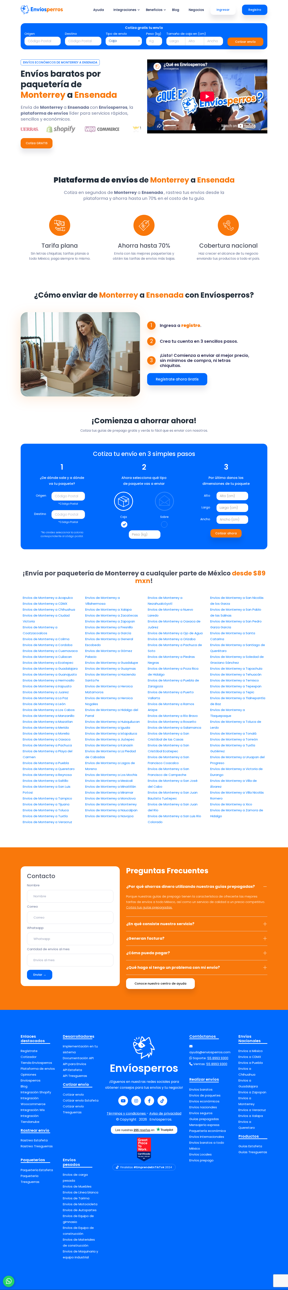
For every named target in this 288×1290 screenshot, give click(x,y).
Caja (123, 517)
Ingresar (223, 10)
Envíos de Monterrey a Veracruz (47, 822)
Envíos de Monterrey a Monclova (110, 798)
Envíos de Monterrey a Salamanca (174, 727)
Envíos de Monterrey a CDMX (45, 603)
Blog (175, 10)
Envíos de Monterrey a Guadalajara (50, 668)
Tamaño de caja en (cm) (186, 33)
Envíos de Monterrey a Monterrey (111, 804)
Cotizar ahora (226, 533)
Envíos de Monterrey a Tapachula (236, 668)
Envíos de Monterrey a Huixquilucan (112, 721)
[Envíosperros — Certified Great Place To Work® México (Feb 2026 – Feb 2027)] (144, 1149)
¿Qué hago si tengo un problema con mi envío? (173, 967)
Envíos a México (250, 1051)
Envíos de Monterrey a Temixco (234, 680)
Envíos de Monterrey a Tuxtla (45, 816)
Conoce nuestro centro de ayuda (160, 983)
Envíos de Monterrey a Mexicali (109, 780)
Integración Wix (33, 1110)
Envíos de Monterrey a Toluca (46, 810)
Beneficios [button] (154, 10)
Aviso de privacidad (165, 1113)
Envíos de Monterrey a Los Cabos (49, 710)
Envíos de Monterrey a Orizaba (171, 639)
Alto (207, 495)
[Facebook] (149, 1101)
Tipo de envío (116, 33)
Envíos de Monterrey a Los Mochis (111, 775)
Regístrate (29, 1051)
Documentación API (78, 1058)
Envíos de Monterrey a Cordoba (47, 645)
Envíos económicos (204, 1101)
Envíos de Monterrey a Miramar (109, 792)
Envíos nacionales (203, 1107)
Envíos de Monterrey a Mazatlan (48, 721)
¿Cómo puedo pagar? (148, 952)
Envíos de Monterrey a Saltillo (45, 780)
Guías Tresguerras (252, 1152)
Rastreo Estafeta (34, 1140)
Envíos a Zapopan (252, 1092)
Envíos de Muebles (77, 1186)
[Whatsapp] (8, 1281)
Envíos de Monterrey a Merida (46, 727)
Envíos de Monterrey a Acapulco (48, 597)
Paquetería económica (207, 1131)
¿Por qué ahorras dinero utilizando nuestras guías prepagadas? (190, 886)
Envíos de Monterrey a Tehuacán (235, 674)
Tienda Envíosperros (36, 1062)
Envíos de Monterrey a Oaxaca (46, 739)
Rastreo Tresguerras (37, 1146)
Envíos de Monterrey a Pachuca (47, 745)
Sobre (164, 517)
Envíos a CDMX (249, 1057)
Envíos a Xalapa (250, 1116)
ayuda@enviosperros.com (209, 1052)
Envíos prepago (201, 1160)
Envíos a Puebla (250, 1062)
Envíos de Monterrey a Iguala (107, 727)
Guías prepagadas (204, 1119)
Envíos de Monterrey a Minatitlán (110, 786)
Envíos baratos (201, 1089)
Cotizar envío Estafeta (80, 1100)
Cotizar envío (245, 42)
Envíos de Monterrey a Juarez (46, 692)
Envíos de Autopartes (80, 1210)
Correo (32, 906)
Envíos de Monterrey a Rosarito (172, 721)
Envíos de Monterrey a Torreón (234, 739)
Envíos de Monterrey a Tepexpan (235, 686)
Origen (29, 33)
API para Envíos (74, 1064)
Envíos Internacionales (206, 1136)
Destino (71, 33)
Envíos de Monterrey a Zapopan (110, 621)
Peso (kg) (153, 33)
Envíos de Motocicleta (80, 1204)
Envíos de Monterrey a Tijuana (46, 804)
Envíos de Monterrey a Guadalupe (111, 662)
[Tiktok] (162, 1101)
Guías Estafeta (250, 1146)
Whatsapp (35, 928)
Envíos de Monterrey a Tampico (47, 798)
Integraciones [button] (124, 10)
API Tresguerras (75, 1076)
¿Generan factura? (145, 938)
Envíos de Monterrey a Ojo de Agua (175, 633)
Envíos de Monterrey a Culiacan (47, 656)
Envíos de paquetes (205, 1095)
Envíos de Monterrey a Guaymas (110, 668)
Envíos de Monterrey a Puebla (46, 763)
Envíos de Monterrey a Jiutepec (110, 739)
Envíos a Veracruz (252, 1110)
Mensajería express (204, 1125)
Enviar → (39, 975)
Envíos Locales (200, 1154)
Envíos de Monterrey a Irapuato (47, 686)
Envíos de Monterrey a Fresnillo (109, 627)
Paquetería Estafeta (37, 1170)
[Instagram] (136, 1101)
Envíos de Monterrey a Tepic (232, 692)
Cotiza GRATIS (36, 143)
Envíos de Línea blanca (80, 1192)
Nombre (33, 885)
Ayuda (98, 10)
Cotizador (28, 1057)
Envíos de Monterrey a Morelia (46, 733)
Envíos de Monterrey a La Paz (45, 698)
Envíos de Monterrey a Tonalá (233, 733)
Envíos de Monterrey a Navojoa (109, 816)
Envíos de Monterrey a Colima (46, 639)
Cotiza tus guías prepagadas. (149, 907)
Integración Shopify (36, 1092)
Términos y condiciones (127, 1113)
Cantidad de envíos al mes (48, 949)
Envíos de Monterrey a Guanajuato (50, 674)
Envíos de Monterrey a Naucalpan (111, 810)
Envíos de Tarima (76, 1198)
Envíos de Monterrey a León (44, 704)
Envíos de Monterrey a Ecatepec (48, 662)
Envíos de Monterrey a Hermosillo (48, 680)
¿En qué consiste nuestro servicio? (160, 923)
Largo (206, 507)
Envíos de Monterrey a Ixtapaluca (111, 733)
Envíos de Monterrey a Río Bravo (173, 716)
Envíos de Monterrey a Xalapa (108, 609)
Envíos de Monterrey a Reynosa (47, 775)
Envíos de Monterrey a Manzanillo (48, 716)
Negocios (196, 10)
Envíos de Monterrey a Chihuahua (49, 609)
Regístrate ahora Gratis (177, 379)
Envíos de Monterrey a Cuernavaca (50, 651)
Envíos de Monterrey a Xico (231, 804)
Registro (254, 10)
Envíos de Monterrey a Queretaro (49, 769)
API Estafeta (72, 1070)
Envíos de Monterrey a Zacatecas (111, 615)
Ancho (205, 519)
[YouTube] (123, 1101)
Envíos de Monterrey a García (108, 633)
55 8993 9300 (217, 1058)
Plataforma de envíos (38, 1068)
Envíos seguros (201, 1113)
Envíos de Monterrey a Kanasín (109, 745)
